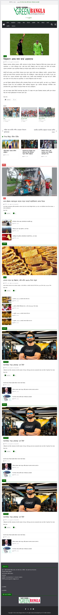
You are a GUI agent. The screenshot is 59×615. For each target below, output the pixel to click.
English (29, 18)
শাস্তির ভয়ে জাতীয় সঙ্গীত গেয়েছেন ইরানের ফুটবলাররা (15, 131)
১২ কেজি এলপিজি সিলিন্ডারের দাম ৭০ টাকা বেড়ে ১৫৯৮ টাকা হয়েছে (25, 306)
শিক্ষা (38, 22)
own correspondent (15, 62)
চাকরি (48, 22)
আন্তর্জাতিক (13, 22)
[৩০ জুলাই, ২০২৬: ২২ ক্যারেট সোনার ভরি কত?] (6, 314)
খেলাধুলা (19, 22)
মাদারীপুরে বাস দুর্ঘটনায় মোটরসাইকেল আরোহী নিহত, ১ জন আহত (25, 236)
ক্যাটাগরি (4, 590)
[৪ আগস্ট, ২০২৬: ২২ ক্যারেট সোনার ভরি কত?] (6, 300)
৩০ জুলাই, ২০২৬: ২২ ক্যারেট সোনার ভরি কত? (21, 313)
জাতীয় (8, 22)
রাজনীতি (33, 22)
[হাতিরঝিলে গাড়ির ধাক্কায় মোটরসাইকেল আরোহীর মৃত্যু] (6, 222)
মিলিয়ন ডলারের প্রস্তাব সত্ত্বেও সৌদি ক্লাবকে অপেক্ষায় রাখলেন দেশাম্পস (33, 2)
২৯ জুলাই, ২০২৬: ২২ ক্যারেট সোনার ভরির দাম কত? (22, 320)
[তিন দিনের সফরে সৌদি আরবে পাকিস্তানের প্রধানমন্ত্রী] (6, 398)
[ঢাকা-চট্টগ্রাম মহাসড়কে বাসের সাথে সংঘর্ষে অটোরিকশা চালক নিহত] (29, 181)
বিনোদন (28, 22)
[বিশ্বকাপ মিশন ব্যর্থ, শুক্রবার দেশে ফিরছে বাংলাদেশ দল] (48, 141)
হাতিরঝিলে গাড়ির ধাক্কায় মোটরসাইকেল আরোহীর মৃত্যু (22, 221)
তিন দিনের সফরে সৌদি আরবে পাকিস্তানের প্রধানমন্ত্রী (22, 397)
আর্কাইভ (4, 587)
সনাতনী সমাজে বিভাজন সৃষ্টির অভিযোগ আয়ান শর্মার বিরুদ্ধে (14, 383)
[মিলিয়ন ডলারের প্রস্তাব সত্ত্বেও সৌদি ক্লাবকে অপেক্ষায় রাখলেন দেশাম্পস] (6, 390)
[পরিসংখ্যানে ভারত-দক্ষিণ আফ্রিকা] (10, 141)
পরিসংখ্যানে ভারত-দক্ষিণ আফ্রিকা (9, 151)
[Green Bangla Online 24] (3, 24)
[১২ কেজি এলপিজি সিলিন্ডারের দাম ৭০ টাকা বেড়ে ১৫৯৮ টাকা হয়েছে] (6, 307)
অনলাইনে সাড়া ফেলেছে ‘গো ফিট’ (13, 365)
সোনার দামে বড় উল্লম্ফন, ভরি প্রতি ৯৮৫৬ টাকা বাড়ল (20, 280)
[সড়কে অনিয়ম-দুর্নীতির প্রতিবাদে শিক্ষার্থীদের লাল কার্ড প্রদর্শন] (29, 112)
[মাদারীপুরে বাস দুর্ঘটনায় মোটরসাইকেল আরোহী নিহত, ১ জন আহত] (6, 237)
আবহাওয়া (13, 26)
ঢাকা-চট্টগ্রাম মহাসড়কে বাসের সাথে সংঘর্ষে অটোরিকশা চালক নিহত (24, 201)
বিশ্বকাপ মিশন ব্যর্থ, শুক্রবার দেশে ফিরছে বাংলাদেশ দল (47, 152)
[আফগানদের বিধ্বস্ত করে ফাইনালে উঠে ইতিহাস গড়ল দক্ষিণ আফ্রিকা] (29, 141)
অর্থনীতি (8, 26)
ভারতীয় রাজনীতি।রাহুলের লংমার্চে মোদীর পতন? (44, 131)
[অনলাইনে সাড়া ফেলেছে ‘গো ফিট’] (29, 345)
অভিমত (43, 22)
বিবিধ (24, 22)
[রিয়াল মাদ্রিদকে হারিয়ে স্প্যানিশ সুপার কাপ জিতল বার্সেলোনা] (47, 112)
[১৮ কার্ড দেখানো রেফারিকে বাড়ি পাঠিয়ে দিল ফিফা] (11, 112)
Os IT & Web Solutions (46, 612)
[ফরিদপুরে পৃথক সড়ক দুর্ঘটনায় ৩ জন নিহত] (6, 230)
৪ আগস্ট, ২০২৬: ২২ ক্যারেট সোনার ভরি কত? (21, 299)
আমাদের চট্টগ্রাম (6, 361)
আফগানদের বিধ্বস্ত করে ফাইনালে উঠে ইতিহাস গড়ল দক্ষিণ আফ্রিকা (29, 152)
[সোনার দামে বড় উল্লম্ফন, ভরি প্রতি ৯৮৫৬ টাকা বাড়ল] (29, 260)
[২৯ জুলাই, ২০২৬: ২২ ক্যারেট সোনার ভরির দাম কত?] (6, 322)
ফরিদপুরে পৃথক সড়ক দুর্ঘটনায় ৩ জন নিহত (20, 229)
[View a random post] (55, 24)
